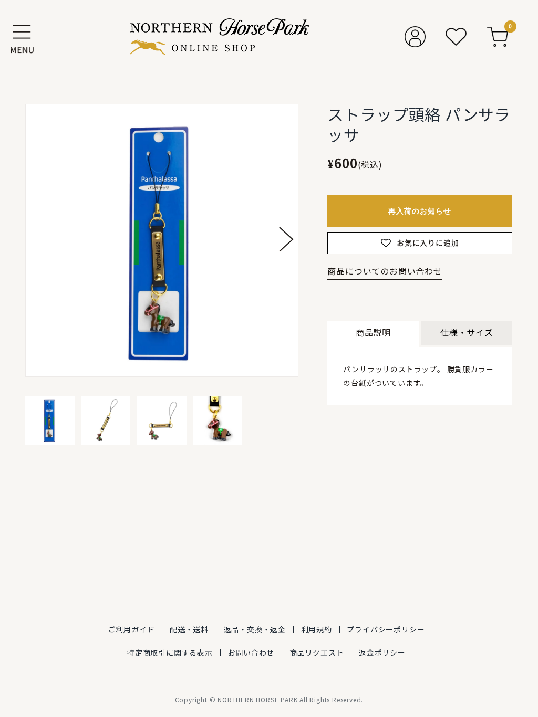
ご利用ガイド (131, 629)
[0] (497, 37)
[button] (286, 239)
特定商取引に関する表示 (170, 652)
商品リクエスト (316, 652)
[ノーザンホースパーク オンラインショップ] (219, 36)
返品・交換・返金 (255, 629)
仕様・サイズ (466, 332)
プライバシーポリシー (386, 629)
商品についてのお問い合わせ (384, 271)
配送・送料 (189, 629)
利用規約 (316, 629)
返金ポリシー (382, 652)
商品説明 (373, 332)
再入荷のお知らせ (419, 210)
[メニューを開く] (22, 36)
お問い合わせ (250, 652)
